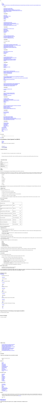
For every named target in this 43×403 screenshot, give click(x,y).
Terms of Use (4, 364)
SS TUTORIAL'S (6, 111)
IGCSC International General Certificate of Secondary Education (12, 118)
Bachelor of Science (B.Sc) (7, 107)
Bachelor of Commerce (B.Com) (8, 106)
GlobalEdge (5, 31)
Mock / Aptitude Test (5, 129)
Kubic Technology (6, 100)
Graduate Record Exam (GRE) (8, 22)
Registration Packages (5, 366)
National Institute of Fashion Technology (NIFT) (10, 47)
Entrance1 (3, 399)
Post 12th (3, 368)
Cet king (5, 66)
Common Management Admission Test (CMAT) (10, 57)
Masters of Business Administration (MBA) (8, 345)
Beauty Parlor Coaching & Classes (8, 51)
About (3, 362)
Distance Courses (4, 389)
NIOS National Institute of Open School (9, 119)
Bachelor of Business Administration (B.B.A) (10, 108)
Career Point (5, 15)
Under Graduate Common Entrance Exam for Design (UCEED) (12, 45)
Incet (4, 78)
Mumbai (3, 374)
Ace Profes (3, 282)
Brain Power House (6, 112)
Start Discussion (4, 127)
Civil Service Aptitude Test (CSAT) (8, 37)
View (2, 280)
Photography (5, 94)
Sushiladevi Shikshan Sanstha (8, 77)
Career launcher (6, 64)
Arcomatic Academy (6, 98)
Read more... (19, 395)
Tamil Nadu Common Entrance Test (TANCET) (8, 346)
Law (2, 385)
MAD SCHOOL (6, 52)
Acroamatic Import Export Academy (8, 99)
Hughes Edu (3, 288)
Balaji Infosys (5, 29)
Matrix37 (5, 101)
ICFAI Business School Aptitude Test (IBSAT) (10, 59)
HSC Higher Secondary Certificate (8, 117)
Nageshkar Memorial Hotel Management (9, 79)
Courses (3, 4)
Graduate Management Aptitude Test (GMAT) (10, 23)
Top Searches (4, 369)
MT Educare (5, 65)
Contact (3, 370)
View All (5, 32)
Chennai (3, 379)
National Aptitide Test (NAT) (7, 11)
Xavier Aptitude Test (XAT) (7, 58)
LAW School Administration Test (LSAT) (9, 36)
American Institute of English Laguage (9, 28)
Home (3, 3)
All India (3, 304)
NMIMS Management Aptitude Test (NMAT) (8, 348)
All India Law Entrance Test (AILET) (9, 35)
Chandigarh (3, 380)
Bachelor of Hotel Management (8, 72)
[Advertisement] (6, 324)
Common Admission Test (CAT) (6, 347)
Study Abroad (4, 384)
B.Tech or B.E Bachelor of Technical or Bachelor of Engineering (12, 105)
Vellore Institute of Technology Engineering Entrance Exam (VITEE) (13, 10)
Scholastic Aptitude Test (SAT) (8, 24)
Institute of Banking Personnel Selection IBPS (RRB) (11, 84)
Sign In (3, 131)
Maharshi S (3, 277)
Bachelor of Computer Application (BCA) (9, 93)
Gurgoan (3, 377)
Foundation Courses (4, 390)
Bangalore (3, 376)
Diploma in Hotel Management (8, 73)
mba (2, 142)
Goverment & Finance (5, 388)
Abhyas (5, 18)
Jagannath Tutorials (6, 123)
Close (3, 137)
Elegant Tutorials (6, 122)
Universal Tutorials (6, 125)
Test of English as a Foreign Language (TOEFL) (10, 25)
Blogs (3, 363)
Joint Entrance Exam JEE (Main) (8, 8)
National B (3, 299)
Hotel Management (4, 387)
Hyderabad (3, 378)
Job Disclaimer (4, 365)
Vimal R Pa (3, 293)
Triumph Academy (6, 17)
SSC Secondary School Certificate (8, 116)
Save (1, 137)
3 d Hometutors (6, 124)
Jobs (2, 130)
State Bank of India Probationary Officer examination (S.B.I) (12, 83)
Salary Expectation (4, 367)
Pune (2, 375)
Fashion (3, 386)
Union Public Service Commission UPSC (9, 85)
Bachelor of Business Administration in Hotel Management (11, 71)
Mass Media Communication (7, 95)
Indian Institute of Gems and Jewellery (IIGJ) (10, 46)
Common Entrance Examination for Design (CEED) (11, 44)
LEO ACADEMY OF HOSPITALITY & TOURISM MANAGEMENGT (14, 76)
